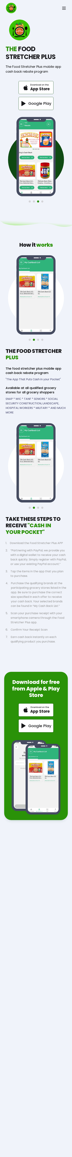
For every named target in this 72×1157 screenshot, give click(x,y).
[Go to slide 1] (30, 201)
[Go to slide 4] (42, 201)
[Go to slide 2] (34, 201)
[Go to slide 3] (38, 201)
